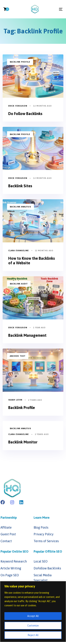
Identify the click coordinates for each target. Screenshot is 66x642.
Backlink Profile (20, 62)
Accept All (33, 616)
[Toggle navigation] (52, 9)
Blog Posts (41, 527)
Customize (33, 625)
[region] (33, 611)
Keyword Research (14, 561)
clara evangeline (18, 250)
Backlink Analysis (20, 207)
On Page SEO (10, 575)
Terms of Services (46, 541)
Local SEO (41, 561)
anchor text (18, 356)
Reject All (33, 635)
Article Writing (11, 568)
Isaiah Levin (15, 400)
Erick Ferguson (17, 106)
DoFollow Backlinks (47, 568)
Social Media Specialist (43, 577)
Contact (6, 541)
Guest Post (8, 534)
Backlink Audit (19, 284)
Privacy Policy (44, 534)
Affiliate (6, 527)
